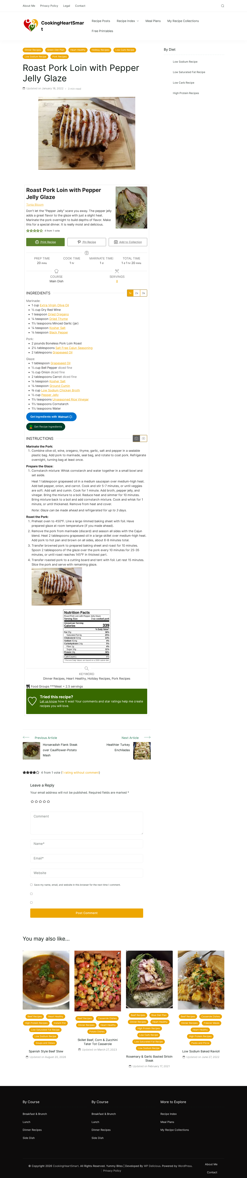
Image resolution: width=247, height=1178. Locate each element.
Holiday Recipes (100, 50)
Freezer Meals (211, 1023)
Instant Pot (60, 1023)
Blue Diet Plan (159, 1015)
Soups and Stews (45, 1043)
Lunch (26, 1122)
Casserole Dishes (107, 1018)
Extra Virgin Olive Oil (54, 305)
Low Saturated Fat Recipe (189, 72)
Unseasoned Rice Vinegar (70, 399)
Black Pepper (58, 332)
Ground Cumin (60, 386)
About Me (29, 5)
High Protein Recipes (186, 93)
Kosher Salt (57, 328)
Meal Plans (153, 21)
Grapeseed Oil (62, 352)
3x (143, 293)
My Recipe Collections (183, 21)
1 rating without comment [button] (80, 772)
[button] (28, 230)
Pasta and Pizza (200, 1043)
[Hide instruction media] (143, 438)
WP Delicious (152, 1166)
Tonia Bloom (35, 204)
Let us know (48, 701)
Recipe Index (126, 21)
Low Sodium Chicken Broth (60, 390)
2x (136, 293)
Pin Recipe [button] (89, 242)
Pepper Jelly (50, 395)
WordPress (185, 1166)
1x (130, 293)
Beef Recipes (35, 1016)
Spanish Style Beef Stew (46, 1051)
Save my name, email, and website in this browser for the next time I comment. (77, 884)
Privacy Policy (49, 5)
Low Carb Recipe (124, 50)
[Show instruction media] (136, 438)
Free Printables (102, 31)
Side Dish (29, 1138)
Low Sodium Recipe (35, 56)
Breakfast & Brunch (35, 1114)
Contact (80, 5)
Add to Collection (130, 242)
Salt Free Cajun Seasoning (74, 348)
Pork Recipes (59, 56)
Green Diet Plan (55, 50)
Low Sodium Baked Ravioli (201, 1051)
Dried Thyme (58, 319)
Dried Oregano (58, 314)
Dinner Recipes (33, 50)
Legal (66, 5)
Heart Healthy (78, 50)
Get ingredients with (43, 416)
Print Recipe (48, 242)
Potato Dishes (97, 1031)
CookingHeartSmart (62, 26)
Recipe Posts (101, 21)
